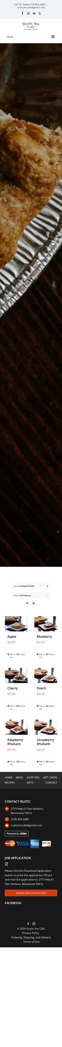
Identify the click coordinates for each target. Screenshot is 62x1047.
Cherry (12, 688)
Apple (11, 636)
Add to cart (12, 656)
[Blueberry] (45, 623)
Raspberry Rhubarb (15, 742)
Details (22, 654)
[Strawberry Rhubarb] (45, 727)
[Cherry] (16, 675)
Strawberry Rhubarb (45, 742)
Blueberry (44, 636)
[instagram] (34, 923)
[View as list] (34, 603)
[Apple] (16, 623)
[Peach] (45, 675)
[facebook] (28, 923)
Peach (41, 688)
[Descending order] (47, 586)
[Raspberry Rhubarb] (16, 727)
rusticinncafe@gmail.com (31, 7)
